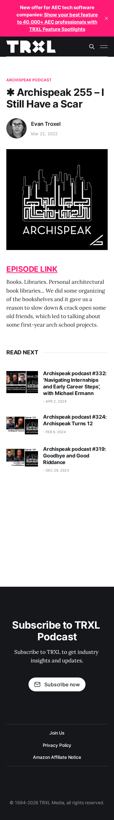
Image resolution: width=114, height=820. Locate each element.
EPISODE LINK (31, 269)
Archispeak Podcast (29, 80)
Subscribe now (62, 684)
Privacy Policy (57, 745)
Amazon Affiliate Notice (57, 757)
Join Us (57, 733)
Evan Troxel (45, 124)
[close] (106, 18)
